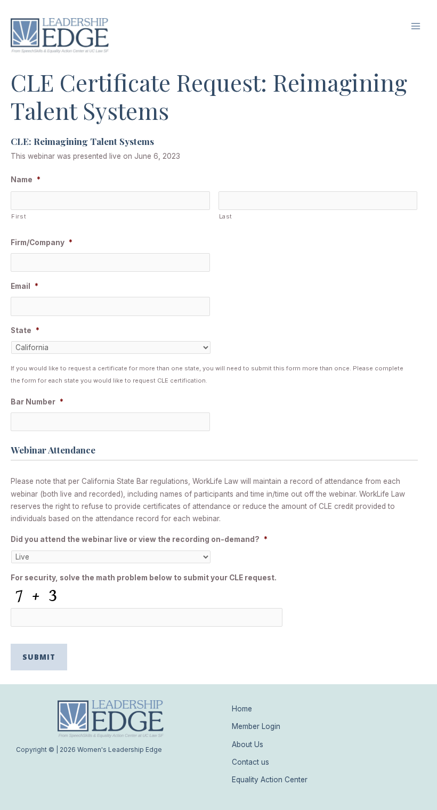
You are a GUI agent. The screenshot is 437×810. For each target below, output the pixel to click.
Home (242, 708)
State (25, 330)
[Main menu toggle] (416, 26)
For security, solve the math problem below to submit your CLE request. (144, 577)
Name (26, 179)
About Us (247, 744)
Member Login (256, 726)
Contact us (250, 762)
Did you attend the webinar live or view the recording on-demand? (139, 539)
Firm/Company (41, 242)
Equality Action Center (269, 779)
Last (226, 216)
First (18, 216)
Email (24, 286)
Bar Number (37, 402)
